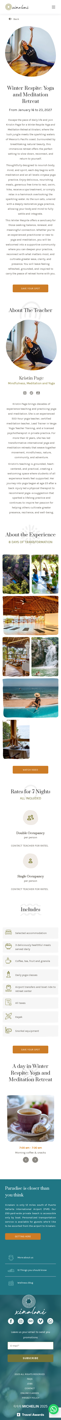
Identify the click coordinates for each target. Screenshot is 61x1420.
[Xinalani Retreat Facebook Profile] (11, 1322)
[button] (53, 1409)
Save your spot (30, 288)
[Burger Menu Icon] (53, 7)
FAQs (30, 1379)
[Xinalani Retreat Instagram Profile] (21, 1322)
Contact (30, 1388)
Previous (26, 1160)
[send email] (38, 393)
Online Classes (30, 1393)
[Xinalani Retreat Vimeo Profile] (40, 1322)
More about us (25, 1257)
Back (16, 19)
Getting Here (23, 1236)
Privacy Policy (30, 1397)
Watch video (30, 770)
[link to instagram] (25, 393)
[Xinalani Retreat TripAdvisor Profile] (31, 1322)
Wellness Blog (25, 1282)
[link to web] (31, 393)
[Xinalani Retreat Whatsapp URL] (50, 1321)
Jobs (30, 1383)
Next (35, 1160)
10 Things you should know (32, 1270)
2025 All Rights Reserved (30, 1374)
